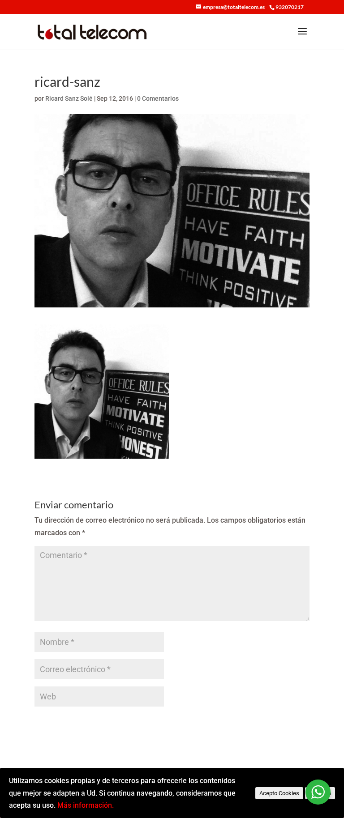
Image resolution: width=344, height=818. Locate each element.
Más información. (85, 805)
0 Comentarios (158, 98)
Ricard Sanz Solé (69, 98)
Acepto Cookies (279, 793)
